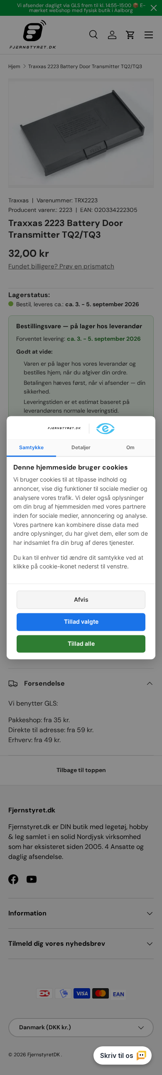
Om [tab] (130, 447)
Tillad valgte (81, 621)
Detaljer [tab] (81, 447)
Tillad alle (81, 643)
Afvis (81, 599)
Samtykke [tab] (31, 447)
